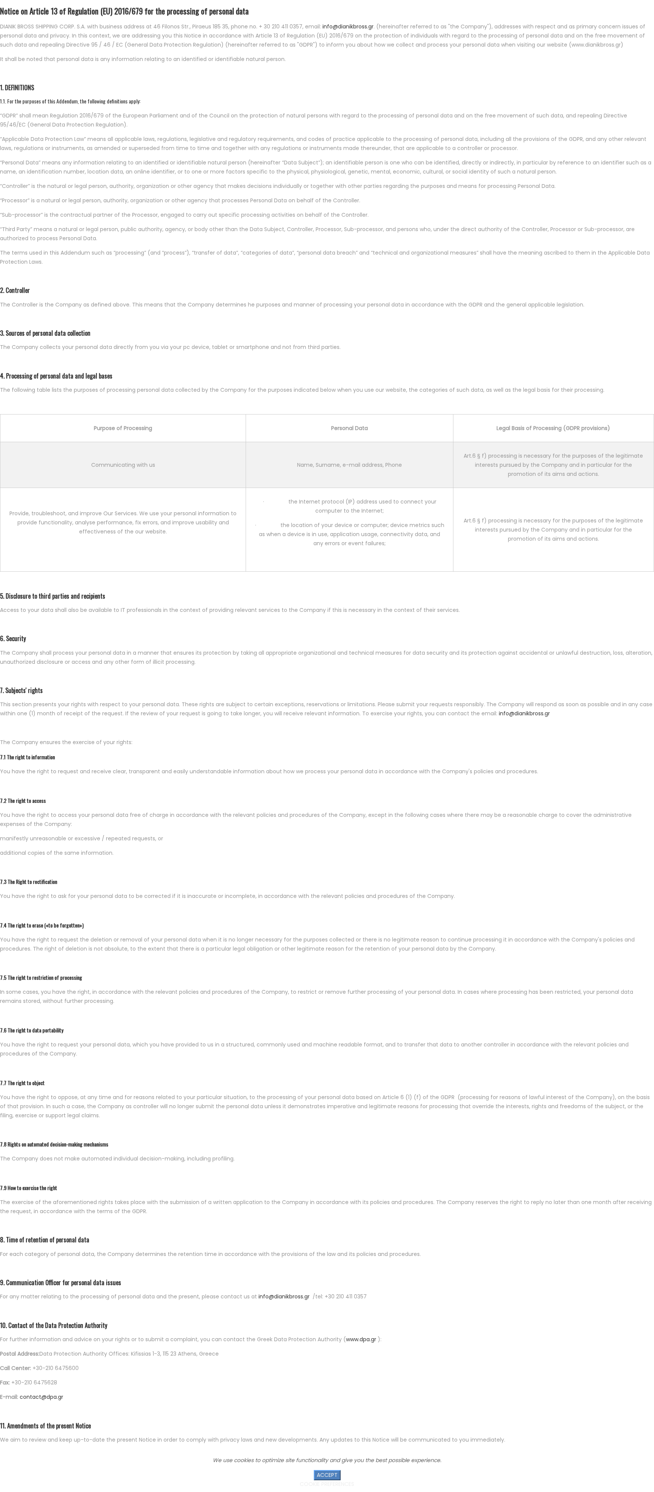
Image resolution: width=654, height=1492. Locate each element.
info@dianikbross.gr (348, 26)
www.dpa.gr (361, 1339)
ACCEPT (327, 1475)
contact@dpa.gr (41, 1397)
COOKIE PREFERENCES (327, 1484)
